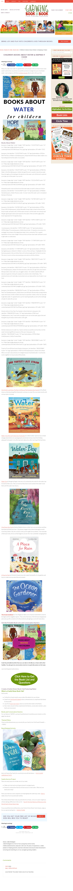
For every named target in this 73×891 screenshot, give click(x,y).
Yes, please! (64, 41)
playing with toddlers (27, 32)
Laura (6, 866)
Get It (41, 816)
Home (2, 1)
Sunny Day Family (14, 703)
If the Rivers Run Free (7, 527)
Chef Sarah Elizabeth (15, 699)
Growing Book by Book (36, 11)
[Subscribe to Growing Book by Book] (62, 68)
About (7, 1)
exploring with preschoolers (45, 32)
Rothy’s (43, 793)
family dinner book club (27, 832)
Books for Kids (8, 50)
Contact (13, 1)
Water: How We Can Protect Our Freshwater (13, 435)
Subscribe (25, 1)
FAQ (19, 1)
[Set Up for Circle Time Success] (62, 143)
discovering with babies (9, 32)
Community (33, 1)
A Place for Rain (5, 575)
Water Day (4, 481)
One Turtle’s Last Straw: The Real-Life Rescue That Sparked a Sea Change (20, 390)
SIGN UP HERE (21, 810)
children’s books (23, 73)
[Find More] (62, 110)
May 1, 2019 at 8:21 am (11, 868)
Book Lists (16, 50)
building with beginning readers (64, 33)
